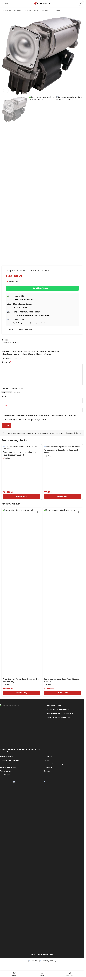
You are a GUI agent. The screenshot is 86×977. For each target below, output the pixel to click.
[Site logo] (42, 3)
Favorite (47, 760)
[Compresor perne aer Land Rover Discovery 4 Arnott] (63, 593)
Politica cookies (5, 771)
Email (4, 406)
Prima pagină (6, 10)
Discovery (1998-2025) (32, 10)
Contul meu (48, 756)
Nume (4, 396)
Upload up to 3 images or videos (12, 388)
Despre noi (48, 767)
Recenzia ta (6, 362)
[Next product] (81, 10)
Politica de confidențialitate (9, 760)
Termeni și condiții (6, 756)
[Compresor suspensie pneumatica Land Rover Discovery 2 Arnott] (21, 448)
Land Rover (18, 10)
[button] (21, 496)
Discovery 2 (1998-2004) (51, 10)
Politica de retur (5, 764)
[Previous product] (76, 10)
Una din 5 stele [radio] (13, 358)
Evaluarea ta (6, 358)
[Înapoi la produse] (78, 10)
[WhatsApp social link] (79, 433)
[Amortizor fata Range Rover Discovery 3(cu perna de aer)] (21, 593)
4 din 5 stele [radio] (18, 358)
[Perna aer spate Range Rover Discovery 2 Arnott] (63, 447)
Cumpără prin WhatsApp (41, 288)
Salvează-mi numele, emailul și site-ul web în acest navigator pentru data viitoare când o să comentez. (40, 415)
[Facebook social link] (74, 433)
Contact (47, 771)
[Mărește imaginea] (5, 90)
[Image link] (27, 864)
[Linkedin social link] (77, 433)
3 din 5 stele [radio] (17, 358)
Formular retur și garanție (9, 767)
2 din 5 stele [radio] (15, 358)
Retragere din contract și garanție (56, 764)
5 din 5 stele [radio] (20, 358)
